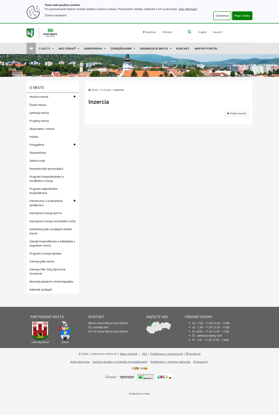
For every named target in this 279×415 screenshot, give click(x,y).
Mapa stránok (128, 354)
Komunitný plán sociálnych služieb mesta (50, 231)
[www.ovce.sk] (164, 377)
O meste (44, 48)
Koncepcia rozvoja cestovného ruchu (52, 221)
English (203, 32)
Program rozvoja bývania (45, 253)
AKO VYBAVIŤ (67, 48)
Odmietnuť (222, 15)
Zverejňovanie (121, 48)
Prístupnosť (200, 362)
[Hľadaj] (189, 32)
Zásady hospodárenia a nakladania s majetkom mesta (52, 243)
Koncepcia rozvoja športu (45, 213)
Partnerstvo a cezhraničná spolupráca (45, 203)
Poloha (33, 137)
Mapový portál (206, 48)
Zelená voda (37, 160)
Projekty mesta (39, 121)
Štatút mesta (37, 105)
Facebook (150, 32)
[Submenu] (52, 48)
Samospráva (93, 48)
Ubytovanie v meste (41, 129)
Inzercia (119, 90)
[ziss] (127, 377)
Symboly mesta (39, 113)
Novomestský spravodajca (46, 168)
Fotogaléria (36, 144)
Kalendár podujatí (40, 289)
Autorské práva (80, 362)
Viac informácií (188, 9)
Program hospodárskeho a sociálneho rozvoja (46, 179)
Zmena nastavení (55, 15)
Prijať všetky (242, 15)
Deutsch (217, 32)
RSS (145, 354)
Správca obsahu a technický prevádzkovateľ (119, 362)
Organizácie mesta (154, 48)
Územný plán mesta (41, 261)
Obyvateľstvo (37, 152)
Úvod (94, 90)
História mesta (38, 96)
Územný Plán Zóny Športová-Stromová (47, 271)
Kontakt (182, 48)
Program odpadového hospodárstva (43, 191)
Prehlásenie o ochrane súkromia (170, 362)
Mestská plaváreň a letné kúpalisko (51, 281)
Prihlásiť (167, 32)
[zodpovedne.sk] (145, 377)
